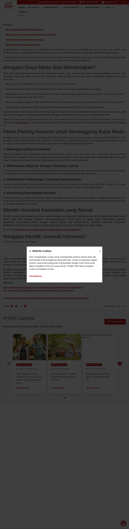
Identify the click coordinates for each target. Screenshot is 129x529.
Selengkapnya (35, 276)
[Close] (99, 251)
